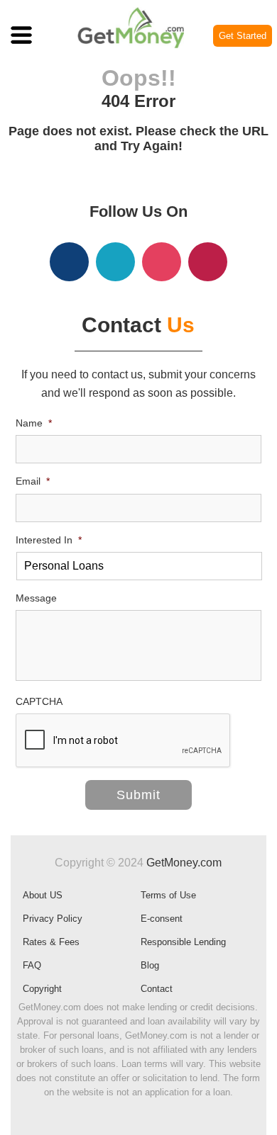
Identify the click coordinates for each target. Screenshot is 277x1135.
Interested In (49, 540)
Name (34, 423)
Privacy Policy (52, 918)
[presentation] (124, 741)
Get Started (242, 35)
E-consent (162, 918)
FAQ (32, 965)
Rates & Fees (51, 942)
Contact (157, 988)
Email (33, 481)
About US (43, 895)
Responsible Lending (183, 942)
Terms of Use (168, 895)
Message (36, 598)
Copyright (42, 988)
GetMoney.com (184, 863)
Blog (150, 965)
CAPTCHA (39, 701)
